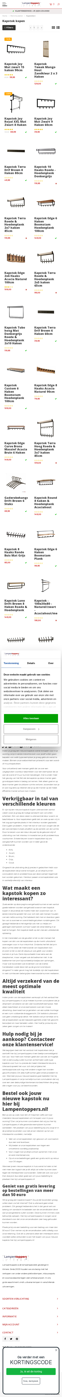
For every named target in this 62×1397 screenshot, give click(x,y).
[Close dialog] (56, 1350)
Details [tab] (31, 663)
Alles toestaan (31, 718)
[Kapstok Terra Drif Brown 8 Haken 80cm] (16, 152)
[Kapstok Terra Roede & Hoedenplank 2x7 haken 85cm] (16, 203)
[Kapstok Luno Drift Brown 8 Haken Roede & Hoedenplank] (16, 585)
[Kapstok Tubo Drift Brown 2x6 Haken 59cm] (46, 640)
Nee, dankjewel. (31, 1381)
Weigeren (31, 739)
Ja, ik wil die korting (31, 1371)
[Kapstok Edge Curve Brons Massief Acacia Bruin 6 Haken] (16, 428)
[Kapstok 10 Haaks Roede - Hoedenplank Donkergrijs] (46, 152)
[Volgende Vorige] (41, 27)
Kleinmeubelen (16, 16)
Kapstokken (31, 16)
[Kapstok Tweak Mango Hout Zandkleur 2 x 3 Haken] (46, 49)
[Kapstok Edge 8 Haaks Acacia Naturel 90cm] (46, 370)
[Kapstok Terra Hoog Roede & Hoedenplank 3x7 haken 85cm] (46, 428)
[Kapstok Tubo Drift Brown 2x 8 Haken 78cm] (16, 640)
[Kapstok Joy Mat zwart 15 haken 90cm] (16, 49)
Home (4, 16)
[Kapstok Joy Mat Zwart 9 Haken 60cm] (46, 103)
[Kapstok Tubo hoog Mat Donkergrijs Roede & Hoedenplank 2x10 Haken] (16, 312)
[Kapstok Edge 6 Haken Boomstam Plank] (46, 534)
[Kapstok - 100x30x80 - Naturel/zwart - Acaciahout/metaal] (46, 585)
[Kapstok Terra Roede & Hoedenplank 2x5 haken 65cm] (46, 258)
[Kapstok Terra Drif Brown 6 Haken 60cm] (46, 312)
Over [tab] (51, 663)
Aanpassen (29, 729)
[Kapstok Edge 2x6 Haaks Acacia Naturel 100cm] (16, 258)
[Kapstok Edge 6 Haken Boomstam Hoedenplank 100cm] (46, 203)
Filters (9, 27)
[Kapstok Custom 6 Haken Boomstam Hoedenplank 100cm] (16, 370)
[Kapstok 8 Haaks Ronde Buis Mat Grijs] (16, 534)
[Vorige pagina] (30, 27)
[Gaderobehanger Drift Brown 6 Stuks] (16, 483)
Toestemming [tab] (11, 663)
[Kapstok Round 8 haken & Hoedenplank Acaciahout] (46, 483)
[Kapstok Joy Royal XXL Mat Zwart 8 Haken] (16, 103)
